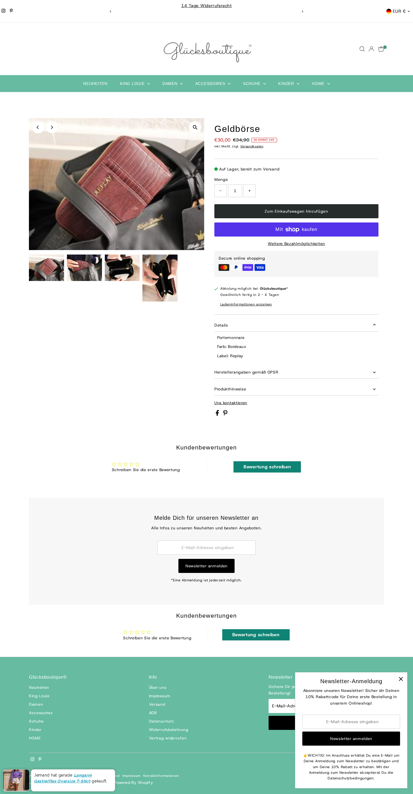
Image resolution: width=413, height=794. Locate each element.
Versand (157, 704)
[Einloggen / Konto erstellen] (371, 48)
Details (221, 325)
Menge (221, 179)
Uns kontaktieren (230, 403)
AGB (153, 712)
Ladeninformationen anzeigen (246, 304)
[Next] (302, 11)
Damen (170, 83)
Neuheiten (95, 83)
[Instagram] (3, 11)
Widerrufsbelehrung (169, 729)
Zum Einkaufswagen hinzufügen (296, 211)
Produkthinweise (230, 389)
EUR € (399, 11)
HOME (319, 83)
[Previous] (111, 11)
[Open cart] (381, 48)
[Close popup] (401, 679)
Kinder (286, 83)
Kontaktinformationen (161, 775)
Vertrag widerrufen (168, 738)
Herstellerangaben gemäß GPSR (246, 372)
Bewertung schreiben (267, 467)
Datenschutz (161, 721)
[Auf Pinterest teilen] (225, 414)
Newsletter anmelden (206, 565)
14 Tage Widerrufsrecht (206, 5)
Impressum (160, 695)
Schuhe (252, 83)
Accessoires (210, 83)
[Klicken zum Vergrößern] (195, 127)
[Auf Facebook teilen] (218, 414)
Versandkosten (252, 146)
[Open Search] (362, 48)
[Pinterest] (11, 11)
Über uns (158, 687)
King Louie (133, 83)
